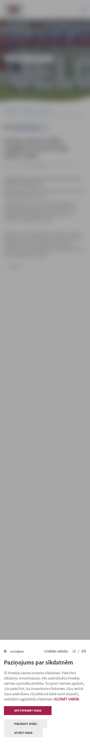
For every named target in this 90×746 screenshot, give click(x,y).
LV (75, 651)
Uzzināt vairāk (66, 699)
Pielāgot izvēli (25, 724)
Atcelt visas (23, 733)
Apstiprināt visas (28, 710)
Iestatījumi (17, 651)
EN (83, 651)
